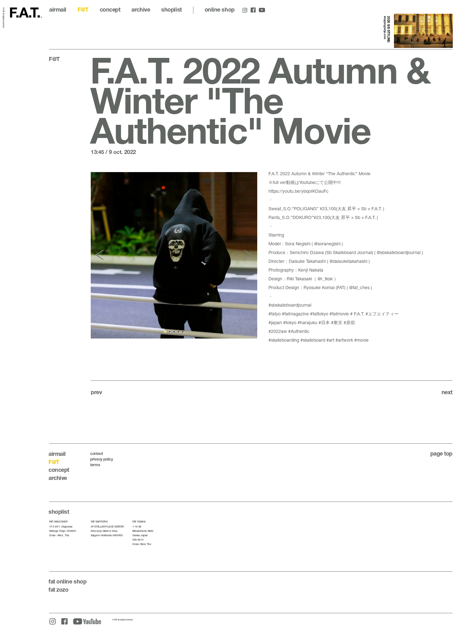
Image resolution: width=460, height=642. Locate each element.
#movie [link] (361, 340)
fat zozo (58, 589)
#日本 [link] (324, 322)
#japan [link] (275, 322)
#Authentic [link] (298, 331)
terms (95, 464)
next (447, 392)
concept (110, 9)
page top (441, 453)
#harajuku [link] (307, 322)
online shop (220, 9)
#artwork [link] (344, 340)
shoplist (171, 9)
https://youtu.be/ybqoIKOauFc (298, 191)
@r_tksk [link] (325, 278)
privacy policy (101, 459)
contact (96, 453)
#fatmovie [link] (339, 313)
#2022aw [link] (277, 331)
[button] (100, 255)
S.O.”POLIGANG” (301, 208)
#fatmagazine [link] (295, 313)
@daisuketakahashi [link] (348, 261)
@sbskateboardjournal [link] (399, 252)
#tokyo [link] (289, 322)
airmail (57, 9)
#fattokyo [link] (319, 313)
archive (140, 9)
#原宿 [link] (349, 322)
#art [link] (330, 340)
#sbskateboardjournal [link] (289, 305)
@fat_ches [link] (359, 287)
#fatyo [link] (274, 313)
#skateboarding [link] (283, 340)
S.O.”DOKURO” (298, 217)
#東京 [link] (336, 322)
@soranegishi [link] (327, 243)
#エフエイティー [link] (382, 313)
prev (96, 392)
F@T (83, 9)
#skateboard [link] (312, 340)
